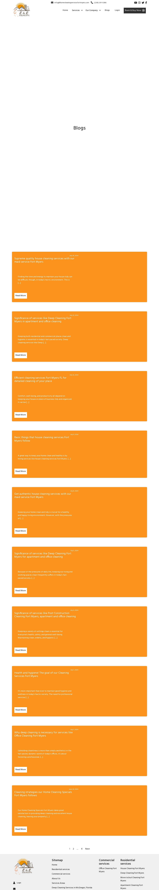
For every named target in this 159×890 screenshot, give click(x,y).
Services (76, 10)
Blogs (107, 10)
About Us (56, 878)
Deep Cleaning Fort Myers (132, 873)
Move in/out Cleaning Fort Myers (132, 879)
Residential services (61, 869)
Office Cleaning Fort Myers (108, 870)
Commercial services (61, 874)
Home (65, 10)
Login (117, 10)
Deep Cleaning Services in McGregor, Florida (72, 887)
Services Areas (58, 883)
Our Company (92, 10)
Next (87, 849)
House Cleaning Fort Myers (132, 868)
